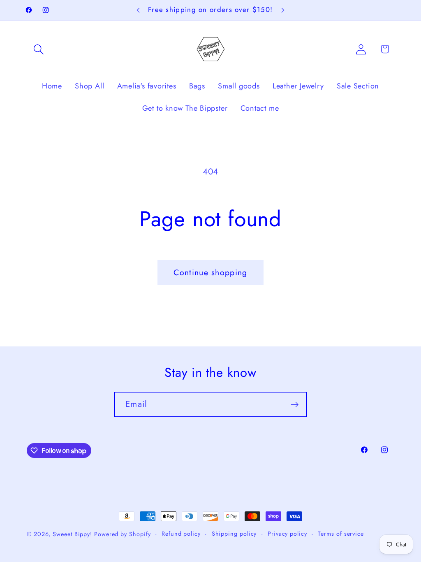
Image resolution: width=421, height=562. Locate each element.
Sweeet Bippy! (73, 534)
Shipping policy (234, 533)
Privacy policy (287, 533)
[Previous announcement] (138, 10)
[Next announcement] (283, 10)
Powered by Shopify (122, 534)
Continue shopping (210, 272)
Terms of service (341, 533)
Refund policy (181, 533)
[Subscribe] (294, 404)
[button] (38, 49)
